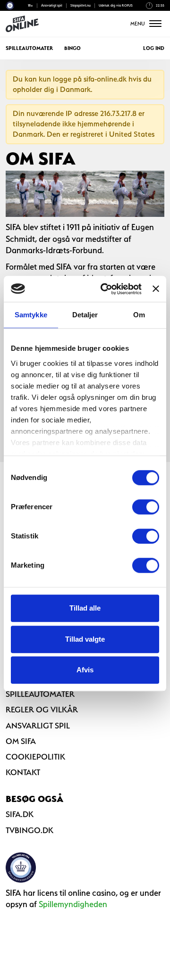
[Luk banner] (156, 289)
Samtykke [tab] (31, 315)
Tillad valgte (85, 639)
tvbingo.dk (29, 830)
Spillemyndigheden (73, 904)
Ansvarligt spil (51, 5)
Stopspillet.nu (80, 5)
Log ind (153, 48)
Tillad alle (85, 608)
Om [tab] (139, 315)
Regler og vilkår (42, 709)
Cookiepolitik (35, 756)
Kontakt (23, 772)
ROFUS (127, 5)
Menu (138, 24)
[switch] (145, 506)
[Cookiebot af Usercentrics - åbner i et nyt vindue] (105, 289)
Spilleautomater (29, 48)
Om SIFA (21, 741)
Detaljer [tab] (85, 315)
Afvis (85, 670)
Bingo (72, 48)
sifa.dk (20, 814)
